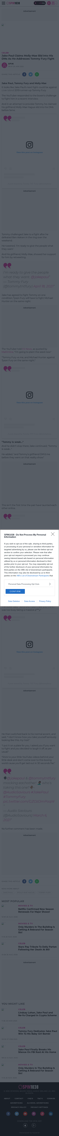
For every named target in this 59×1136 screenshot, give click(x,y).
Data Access (29, 601)
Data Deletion (14, 601)
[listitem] (29, 584)
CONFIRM (15, 591)
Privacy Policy (45, 601)
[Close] (53, 535)
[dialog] (29, 568)
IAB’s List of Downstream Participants (33, 575)
